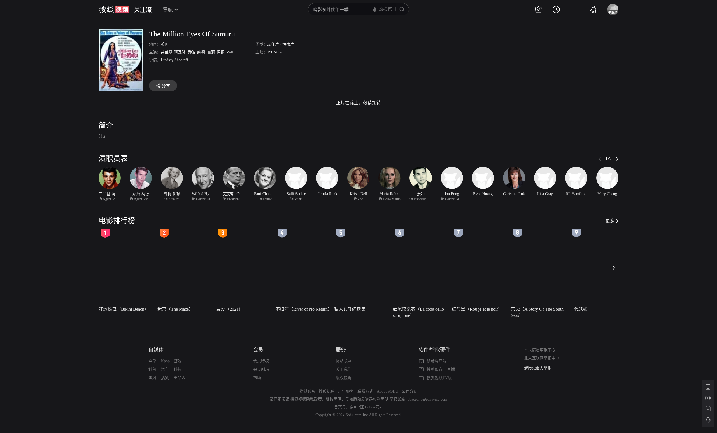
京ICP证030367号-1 (366, 407)
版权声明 (333, 399)
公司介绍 (410, 391)
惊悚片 (288, 44)
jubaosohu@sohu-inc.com (426, 399)
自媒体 (156, 350)
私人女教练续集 (350, 309)
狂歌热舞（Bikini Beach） (124, 309)
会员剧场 (261, 369)
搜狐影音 (435, 369)
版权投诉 (343, 378)
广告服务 (346, 391)
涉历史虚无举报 (537, 368)
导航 (168, 9)
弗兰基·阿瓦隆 (173, 52)
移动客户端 (436, 361)
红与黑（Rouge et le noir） (477, 309)
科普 (152, 369)
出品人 (179, 378)
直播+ (452, 369)
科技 (177, 369)
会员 (258, 350)
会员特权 (261, 361)
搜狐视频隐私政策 (306, 399)
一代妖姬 (579, 309)
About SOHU (387, 391)
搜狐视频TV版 (439, 378)
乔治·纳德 (196, 52)
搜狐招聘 (326, 391)
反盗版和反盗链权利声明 (366, 399)
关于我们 (343, 369)
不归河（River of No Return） (303, 309)
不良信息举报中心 (539, 350)
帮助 (257, 378)
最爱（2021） (229, 309)
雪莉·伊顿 (215, 52)
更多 (610, 220)
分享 (165, 86)
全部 (152, 361)
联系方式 (365, 391)
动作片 (273, 44)
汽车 (165, 369)
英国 (165, 44)
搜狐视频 (114, 9)
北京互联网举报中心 (541, 358)
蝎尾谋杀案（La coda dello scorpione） (418, 312)
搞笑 (165, 378)
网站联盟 (343, 361)
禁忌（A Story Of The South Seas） (537, 312)
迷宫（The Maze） (175, 309)
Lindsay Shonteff (174, 60)
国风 (152, 378)
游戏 (177, 361)
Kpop (165, 361)
